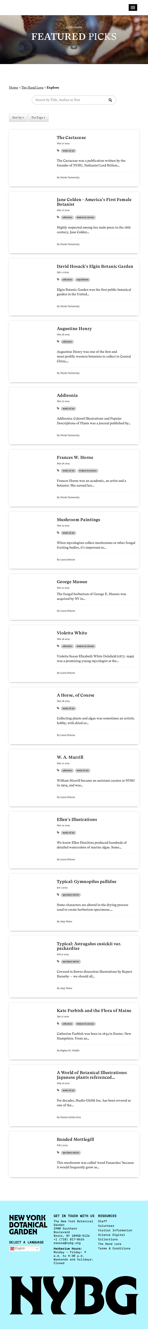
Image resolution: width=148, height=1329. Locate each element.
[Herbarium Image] (29, 152)
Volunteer (106, 1225)
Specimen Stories (71, 895)
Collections (108, 1239)
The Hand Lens (32, 87)
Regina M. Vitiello (69, 1050)
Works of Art (69, 151)
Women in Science (85, 217)
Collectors (67, 217)
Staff (102, 1221)
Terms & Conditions (114, 1248)
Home (13, 87)
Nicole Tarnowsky (70, 177)
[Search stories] (110, 100)
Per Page (38, 117)
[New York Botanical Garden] (74, 1296)
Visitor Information (115, 1230)
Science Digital (111, 1234)
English (19, 1248)
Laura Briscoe (67, 559)
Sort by (17, 117)
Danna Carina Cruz (70, 1117)
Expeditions (82, 279)
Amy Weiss (66, 921)
